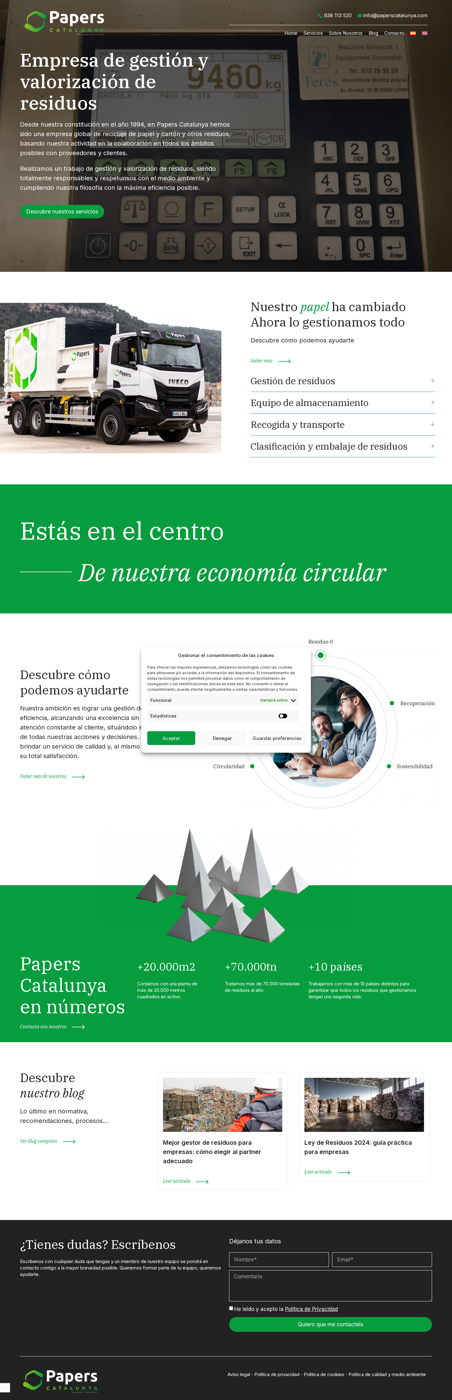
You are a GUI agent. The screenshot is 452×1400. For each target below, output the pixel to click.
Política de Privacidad (311, 1309)
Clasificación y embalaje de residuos (329, 446)
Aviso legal (239, 1374)
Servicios (313, 33)
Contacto (394, 33)
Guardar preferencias (277, 738)
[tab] (343, 381)
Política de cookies (324, 1374)
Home (290, 33)
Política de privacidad (276, 1374)
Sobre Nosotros (346, 33)
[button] (62, 211)
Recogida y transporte (298, 424)
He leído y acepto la (286, 1309)
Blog (373, 33)
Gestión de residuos (293, 381)
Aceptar (171, 738)
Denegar (222, 738)
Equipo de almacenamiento (309, 403)
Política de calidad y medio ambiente (387, 1374)
